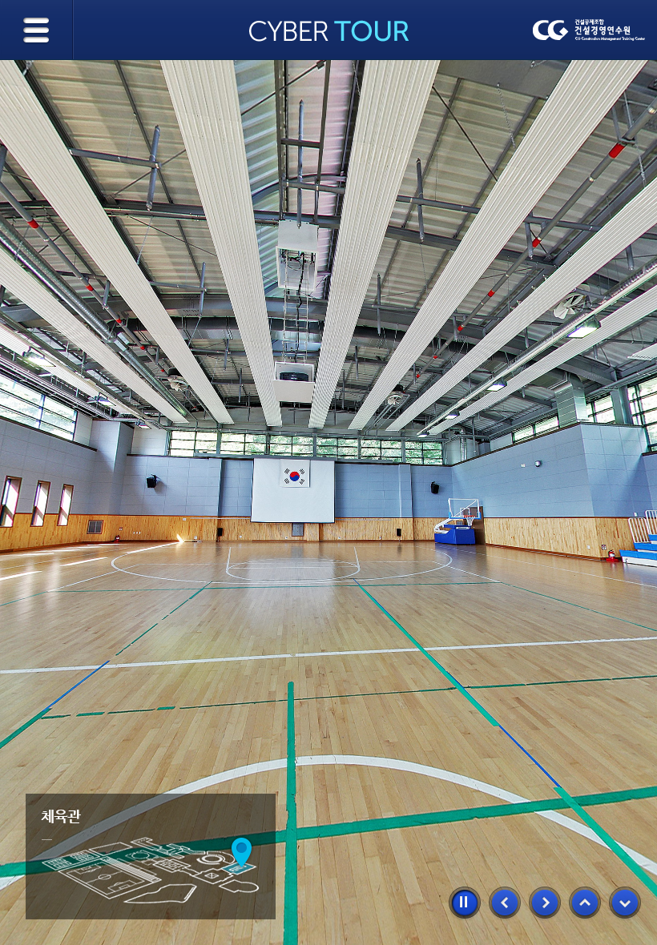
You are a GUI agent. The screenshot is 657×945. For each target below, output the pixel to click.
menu (38, 29)
